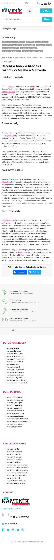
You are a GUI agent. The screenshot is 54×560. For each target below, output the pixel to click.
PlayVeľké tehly (11, 135)
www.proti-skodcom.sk (15, 411)
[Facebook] (4, 530)
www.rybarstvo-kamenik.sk (17, 383)
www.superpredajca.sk (15, 416)
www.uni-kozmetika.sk (15, 424)
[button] (27, 431)
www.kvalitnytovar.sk (15, 400)
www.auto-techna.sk (14, 452)
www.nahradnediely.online (16, 475)
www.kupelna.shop (14, 364)
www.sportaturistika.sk (15, 375)
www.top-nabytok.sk (14, 408)
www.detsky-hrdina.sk (15, 356)
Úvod (3, 58)
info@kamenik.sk (11, 524)
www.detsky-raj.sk (14, 351)
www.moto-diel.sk (13, 454)
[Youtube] (19, 530)
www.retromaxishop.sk (15, 413)
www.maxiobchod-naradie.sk (18, 467)
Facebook (21, 272)
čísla (3, 105)
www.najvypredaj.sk (14, 403)
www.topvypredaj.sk (14, 405)
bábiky (32, 86)
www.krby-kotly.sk (14, 462)
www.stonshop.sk (13, 367)
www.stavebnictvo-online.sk (17, 465)
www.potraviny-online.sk (16, 377)
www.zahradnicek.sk (14, 427)
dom (26, 154)
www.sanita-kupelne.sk (15, 370)
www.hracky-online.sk (15, 362)
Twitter (36, 272)
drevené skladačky (9, 179)
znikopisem (20, 252)
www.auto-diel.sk (13, 449)
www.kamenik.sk (13, 348)
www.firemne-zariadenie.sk (17, 473)
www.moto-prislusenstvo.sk (17, 470)
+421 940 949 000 (8, 3)
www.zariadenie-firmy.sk (16, 483)
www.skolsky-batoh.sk (15, 372)
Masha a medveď (8, 92)
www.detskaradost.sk (15, 354)
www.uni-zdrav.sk (13, 478)
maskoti (46, 89)
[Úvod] (12, 11)
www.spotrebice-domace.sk (17, 419)
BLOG (10, 58)
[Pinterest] (22, 530)
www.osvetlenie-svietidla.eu (17, 421)
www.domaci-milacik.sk (15, 359)
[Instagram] (14, 530)
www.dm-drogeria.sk (15, 397)
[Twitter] (9, 530)
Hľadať (47, 19)
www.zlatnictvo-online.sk (16, 380)
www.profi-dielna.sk (14, 457)
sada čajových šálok (10, 220)
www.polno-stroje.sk (14, 460)
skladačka (6, 182)
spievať (11, 86)
